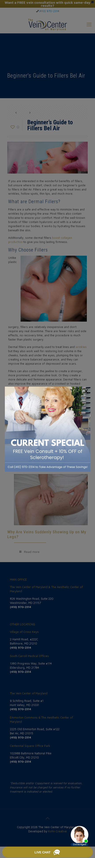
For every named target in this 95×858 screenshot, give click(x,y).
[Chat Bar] (47, 852)
